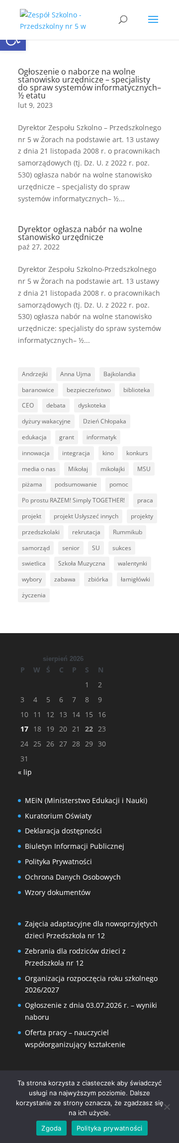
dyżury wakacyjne (46, 421)
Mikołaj (78, 469)
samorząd (36, 548)
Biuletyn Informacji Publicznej (74, 846)
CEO (28, 405)
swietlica (34, 563)
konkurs (137, 453)
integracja (76, 453)
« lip (25, 772)
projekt (31, 516)
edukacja (34, 437)
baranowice (38, 390)
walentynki (132, 563)
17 (24, 729)
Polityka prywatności (110, 1128)
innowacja (36, 453)
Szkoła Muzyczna (81, 563)
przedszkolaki (41, 532)
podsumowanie (76, 484)
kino (108, 453)
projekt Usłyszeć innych (86, 516)
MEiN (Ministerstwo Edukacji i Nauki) (86, 800)
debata (56, 405)
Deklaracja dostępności (63, 830)
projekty (142, 516)
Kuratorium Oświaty (58, 815)
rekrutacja (86, 532)
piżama (32, 484)
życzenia (34, 595)
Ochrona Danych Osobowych (73, 877)
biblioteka (136, 390)
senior (71, 548)
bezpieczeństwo (89, 390)
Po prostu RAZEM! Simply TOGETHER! (73, 500)
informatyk (101, 437)
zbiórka (98, 579)
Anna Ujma (75, 374)
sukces (121, 548)
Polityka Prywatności (58, 861)
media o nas (39, 469)
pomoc (118, 484)
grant (66, 437)
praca (145, 500)
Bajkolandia (119, 374)
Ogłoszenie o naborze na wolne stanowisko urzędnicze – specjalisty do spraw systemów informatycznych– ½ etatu (89, 83)
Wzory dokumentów (57, 892)
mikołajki (112, 469)
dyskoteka (92, 405)
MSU (144, 469)
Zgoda (51, 1128)
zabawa (65, 579)
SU (96, 548)
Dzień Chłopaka (104, 421)
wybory (32, 579)
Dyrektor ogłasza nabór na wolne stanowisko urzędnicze (80, 233)
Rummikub (127, 532)
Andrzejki (35, 374)
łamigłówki (135, 579)
